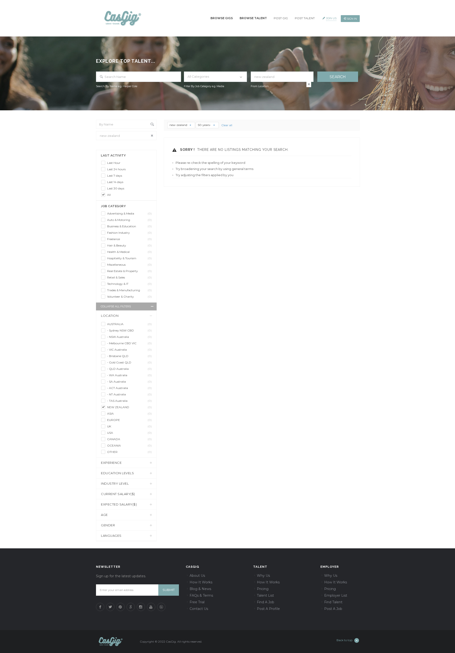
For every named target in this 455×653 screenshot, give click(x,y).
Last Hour (113, 163)
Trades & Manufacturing (129, 290)
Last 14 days (115, 182)
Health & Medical (129, 252)
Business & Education (129, 226)
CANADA (129, 439)
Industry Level (115, 483)
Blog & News (200, 589)
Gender (108, 525)
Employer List (335, 595)
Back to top (344, 640)
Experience (111, 463)
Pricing (262, 589)
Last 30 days (115, 188)
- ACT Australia (129, 388)
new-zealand (178, 125)
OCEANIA (129, 445)
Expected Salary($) (119, 504)
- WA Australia (129, 375)
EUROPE (129, 420)
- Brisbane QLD (129, 356)
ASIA (129, 413)
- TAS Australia (129, 401)
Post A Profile (268, 609)
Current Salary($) (118, 494)
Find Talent (333, 602)
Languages (111, 535)
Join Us (331, 18)
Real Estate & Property (129, 271)
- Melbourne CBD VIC (129, 343)
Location (109, 316)
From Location (260, 86)
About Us (197, 575)
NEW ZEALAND (129, 407)
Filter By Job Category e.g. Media (204, 86)
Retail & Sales (129, 277)
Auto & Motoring (129, 220)
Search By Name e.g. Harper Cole (116, 86)
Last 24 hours (116, 169)
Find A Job (265, 602)
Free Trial (197, 602)
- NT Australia (129, 394)
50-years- (205, 125)
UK (129, 426)
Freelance (129, 239)
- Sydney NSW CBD (129, 330)
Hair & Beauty (129, 245)
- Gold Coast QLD (129, 362)
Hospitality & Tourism (129, 258)
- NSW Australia (129, 337)
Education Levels (117, 473)
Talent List (265, 595)
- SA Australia (129, 381)
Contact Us (199, 609)
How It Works (201, 582)
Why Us (263, 575)
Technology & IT (129, 284)
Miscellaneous (129, 264)
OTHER (129, 452)
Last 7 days (114, 175)
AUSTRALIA (129, 324)
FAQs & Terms (201, 595)
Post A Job (333, 609)
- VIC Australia (129, 349)
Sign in (352, 18)
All (109, 195)
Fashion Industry (129, 232)
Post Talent (305, 18)
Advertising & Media (129, 213)
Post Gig (281, 18)
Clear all (226, 125)
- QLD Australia (129, 369)
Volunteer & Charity (129, 296)
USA (129, 432)
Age (104, 515)
